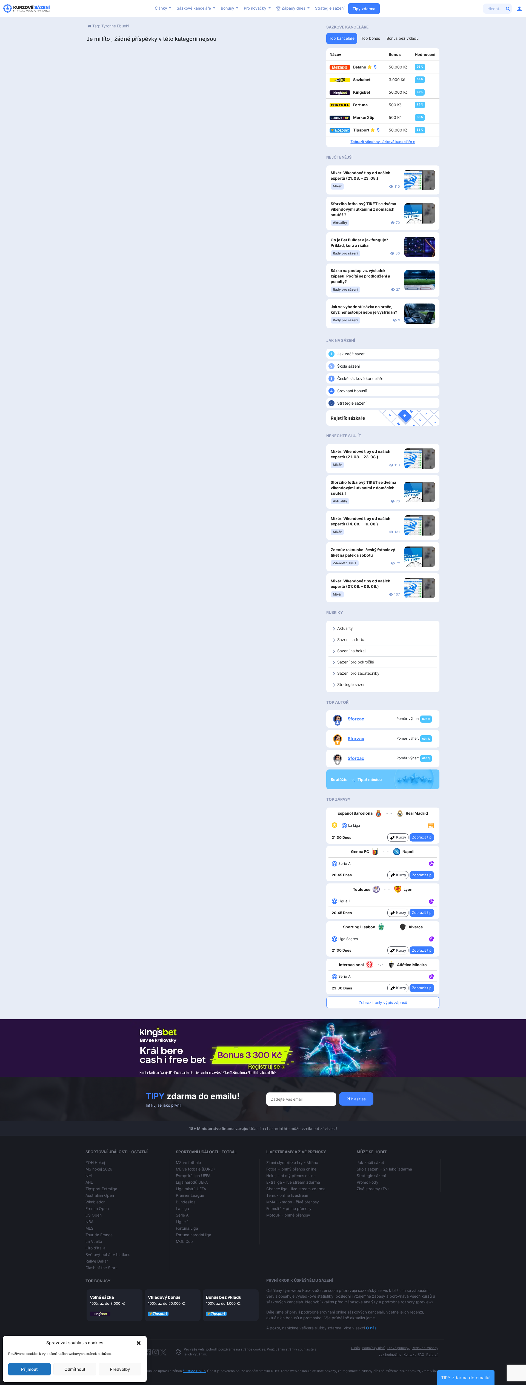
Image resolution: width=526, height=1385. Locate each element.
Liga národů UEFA (192, 1182)
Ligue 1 (182, 1221)
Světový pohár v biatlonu (107, 1254)
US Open (93, 1215)
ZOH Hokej (95, 1162)
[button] (138, 1343)
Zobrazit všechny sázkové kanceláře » (382, 141)
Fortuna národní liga (193, 1234)
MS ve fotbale (188, 1162)
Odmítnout (74, 1369)
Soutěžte (339, 779)
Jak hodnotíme (390, 1354)
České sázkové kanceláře (360, 378)
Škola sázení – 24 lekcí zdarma (384, 1169)
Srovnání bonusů (352, 390)
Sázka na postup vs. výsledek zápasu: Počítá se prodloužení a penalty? (360, 276)
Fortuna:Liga (187, 1228)
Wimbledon (95, 1202)
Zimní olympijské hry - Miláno (292, 1162)
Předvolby (120, 1369)
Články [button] (161, 8)
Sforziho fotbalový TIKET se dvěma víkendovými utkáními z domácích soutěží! (363, 209)
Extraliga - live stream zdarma (293, 1182)
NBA (89, 1221)
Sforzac (356, 719)
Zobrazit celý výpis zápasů (383, 1002)
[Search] (508, 8)
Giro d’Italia (95, 1248)
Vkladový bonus (164, 1297)
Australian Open (99, 1195)
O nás (371, 1328)
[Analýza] (431, 863)
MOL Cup (184, 1241)
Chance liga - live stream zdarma (295, 1188)
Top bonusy (97, 1280)
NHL (89, 1175)
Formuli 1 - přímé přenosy (288, 1208)
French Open (97, 1208)
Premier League (190, 1195)
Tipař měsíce (370, 779)
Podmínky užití (373, 1348)
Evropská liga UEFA (193, 1175)
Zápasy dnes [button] (294, 8)
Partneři (432, 1354)
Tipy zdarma (364, 8)
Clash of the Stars (101, 1267)
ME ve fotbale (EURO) (195, 1169)
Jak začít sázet (351, 353)
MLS (89, 1228)
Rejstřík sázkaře (348, 418)
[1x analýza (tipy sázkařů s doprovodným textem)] (431, 863)
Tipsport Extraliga (101, 1188)
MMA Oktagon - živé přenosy (292, 1202)
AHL (89, 1182)
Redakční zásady (425, 1348)
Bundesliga (186, 1202)
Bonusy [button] (228, 8)
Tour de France (99, 1234)
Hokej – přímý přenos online (291, 1175)
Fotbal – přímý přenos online (291, 1169)
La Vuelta (93, 1241)
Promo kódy (367, 1182)
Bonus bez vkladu (223, 1297)
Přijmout (29, 1369)
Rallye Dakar (96, 1261)
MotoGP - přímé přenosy (288, 1215)
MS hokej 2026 (98, 1169)
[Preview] (431, 825)
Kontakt (410, 1354)
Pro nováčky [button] (255, 8)
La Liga (182, 1208)
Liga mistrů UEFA (191, 1188)
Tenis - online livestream (287, 1195)
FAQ (421, 1354)
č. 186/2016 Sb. (194, 1371)
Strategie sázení (329, 8)
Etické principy (398, 1348)
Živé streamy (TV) (373, 1188)
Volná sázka (102, 1297)
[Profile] (519, 8)
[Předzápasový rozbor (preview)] (431, 825)
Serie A (182, 1215)
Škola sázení (348, 366)
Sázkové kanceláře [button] (194, 8)
